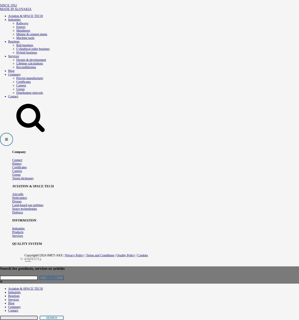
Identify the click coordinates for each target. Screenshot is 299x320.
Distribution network (29, 92)
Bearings (14, 41)
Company (14, 74)
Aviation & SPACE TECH (25, 16)
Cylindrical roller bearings (33, 49)
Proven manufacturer (29, 78)
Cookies (142, 255)
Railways (22, 23)
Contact (13, 96)
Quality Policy (126, 255)
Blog (11, 71)
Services (13, 56)
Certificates (23, 82)
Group (20, 89)
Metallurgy (23, 30)
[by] (36, 260)
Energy (21, 27)
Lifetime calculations (29, 63)
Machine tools (25, 38)
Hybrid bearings (26, 52)
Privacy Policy (74, 255)
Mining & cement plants (31, 34)
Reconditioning (26, 67)
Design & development (31, 60)
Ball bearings (24, 45)
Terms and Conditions (100, 255)
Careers (21, 85)
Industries (14, 19)
